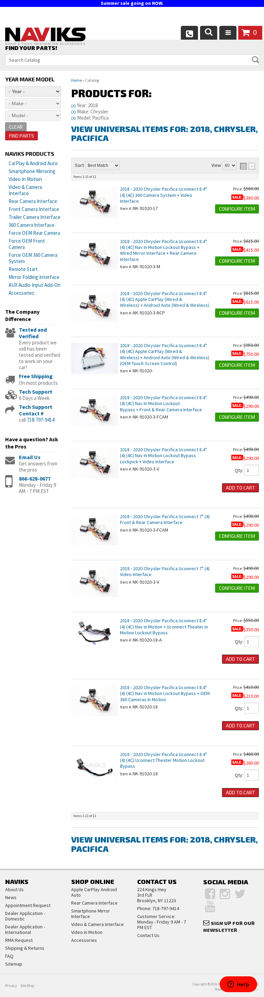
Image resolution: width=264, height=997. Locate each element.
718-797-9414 (40, 419)
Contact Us (148, 935)
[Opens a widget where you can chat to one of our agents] (238, 985)
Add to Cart (240, 488)
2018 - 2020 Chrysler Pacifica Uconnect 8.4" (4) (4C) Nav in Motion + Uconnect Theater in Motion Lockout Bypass (164, 626)
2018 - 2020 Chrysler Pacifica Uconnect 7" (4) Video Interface (165, 571)
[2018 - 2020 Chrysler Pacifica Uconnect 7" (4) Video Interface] (94, 600)
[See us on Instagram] (225, 894)
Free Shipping (36, 376)
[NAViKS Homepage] (45, 37)
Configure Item (237, 209)
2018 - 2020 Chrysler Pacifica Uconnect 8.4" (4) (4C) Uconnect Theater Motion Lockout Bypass (163, 760)
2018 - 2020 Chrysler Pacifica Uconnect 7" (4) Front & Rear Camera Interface (165, 519)
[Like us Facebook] (210, 894)
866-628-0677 (35, 478)
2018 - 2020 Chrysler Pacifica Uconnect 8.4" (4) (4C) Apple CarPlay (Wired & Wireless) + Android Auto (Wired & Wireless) (164, 299)
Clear (16, 127)
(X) (73, 105)
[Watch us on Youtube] (210, 906)
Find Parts (21, 136)
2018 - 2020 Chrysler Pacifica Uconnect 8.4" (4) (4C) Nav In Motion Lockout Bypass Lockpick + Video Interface (163, 455)
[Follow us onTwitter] (240, 894)
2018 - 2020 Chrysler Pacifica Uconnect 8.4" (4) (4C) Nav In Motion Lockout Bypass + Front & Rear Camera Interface (163, 403)
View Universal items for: (164, 133)
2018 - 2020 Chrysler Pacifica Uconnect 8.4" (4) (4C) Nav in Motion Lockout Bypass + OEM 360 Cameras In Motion (165, 693)
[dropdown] (227, 33)
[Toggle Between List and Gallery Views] (247, 166)
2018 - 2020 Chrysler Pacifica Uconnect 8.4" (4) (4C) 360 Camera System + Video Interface (163, 195)
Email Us (30, 457)
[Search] (208, 33)
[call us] (189, 33)
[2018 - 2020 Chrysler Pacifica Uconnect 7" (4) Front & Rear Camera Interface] (94, 548)
